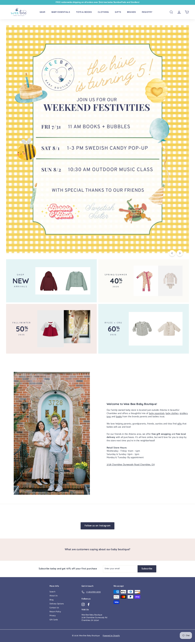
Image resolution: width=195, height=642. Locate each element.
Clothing (103, 12)
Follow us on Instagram (98, 526)
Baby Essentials (60, 12)
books (119, 416)
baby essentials (156, 413)
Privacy (53, 615)
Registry (147, 12)
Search (52, 591)
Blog (51, 599)
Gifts (118, 12)
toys (109, 416)
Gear (42, 12)
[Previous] (172, 253)
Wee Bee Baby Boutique (92, 614)
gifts (179, 424)
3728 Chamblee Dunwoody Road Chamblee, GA (131, 464)
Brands (131, 12)
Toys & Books (84, 12)
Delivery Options (57, 603)
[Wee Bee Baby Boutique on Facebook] (88, 604)
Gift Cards (54, 619)
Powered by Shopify (111, 635)
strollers (184, 413)
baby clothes (172, 413)
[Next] (180, 253)
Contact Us (54, 607)
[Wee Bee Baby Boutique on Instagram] (83, 604)
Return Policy (55, 611)
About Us (54, 595)
